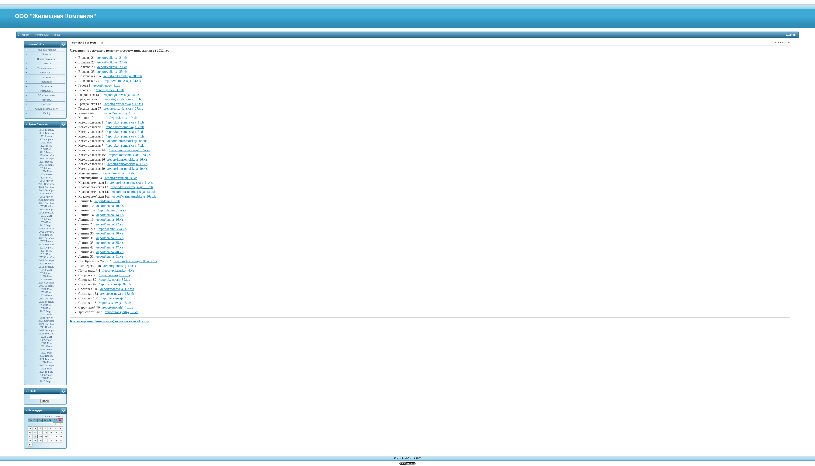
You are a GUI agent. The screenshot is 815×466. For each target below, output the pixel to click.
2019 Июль (46, 295)
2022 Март (46, 336)
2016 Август (46, 225)
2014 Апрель (46, 168)
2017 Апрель (46, 247)
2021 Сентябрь (46, 321)
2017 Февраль (46, 244)
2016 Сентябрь (46, 228)
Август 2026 (53, 416)
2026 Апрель (46, 375)
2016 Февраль (46, 212)
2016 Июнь (46, 222)
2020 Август (46, 311)
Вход (57, 35)
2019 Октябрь (46, 298)
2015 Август (46, 196)
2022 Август (46, 349)
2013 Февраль (46, 133)
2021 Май (46, 314)
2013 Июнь (46, 146)
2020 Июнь (46, 305)
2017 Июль (46, 254)
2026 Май (46, 378)
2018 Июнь (46, 279)
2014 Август (46, 181)
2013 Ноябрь (46, 161)
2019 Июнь (46, 292)
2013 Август (46, 152)
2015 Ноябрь (46, 206)
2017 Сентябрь (46, 257)
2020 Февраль (46, 301)
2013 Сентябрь (46, 155)
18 (35, 436)
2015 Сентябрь (46, 200)
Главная (25, 35)
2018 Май (46, 276)
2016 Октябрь (46, 231)
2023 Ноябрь (46, 356)
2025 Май (46, 368)
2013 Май (46, 142)
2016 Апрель (46, 219)
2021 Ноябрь (46, 327)
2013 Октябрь (46, 158)
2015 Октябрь (46, 203)
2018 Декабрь (46, 286)
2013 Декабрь (46, 165)
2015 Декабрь (46, 209)
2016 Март (46, 216)
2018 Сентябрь (46, 282)
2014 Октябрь (46, 187)
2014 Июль (46, 177)
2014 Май (46, 171)
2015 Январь (46, 193)
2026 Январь (46, 372)
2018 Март (46, 270)
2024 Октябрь (46, 365)
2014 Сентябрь (46, 184)
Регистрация (42, 35)
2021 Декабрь (46, 330)
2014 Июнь (46, 174)
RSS (101, 42)
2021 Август (46, 317)
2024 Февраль (46, 359)
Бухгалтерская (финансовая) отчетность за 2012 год (109, 321)
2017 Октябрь (46, 260)
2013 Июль (46, 149)
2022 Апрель (46, 340)
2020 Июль (46, 308)
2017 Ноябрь (46, 263)
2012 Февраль (46, 130)
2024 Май (46, 362)
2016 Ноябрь (46, 235)
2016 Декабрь (46, 238)
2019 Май (46, 289)
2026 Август (46, 381)
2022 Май (46, 343)
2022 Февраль (46, 333)
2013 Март (46, 136)
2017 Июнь (46, 251)
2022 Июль (46, 346)
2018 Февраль (46, 266)
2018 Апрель (46, 273)
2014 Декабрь (46, 190)
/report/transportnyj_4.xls (121, 312)
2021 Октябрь (46, 324)
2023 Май (46, 352)
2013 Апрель (46, 139)
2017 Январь (46, 241)
